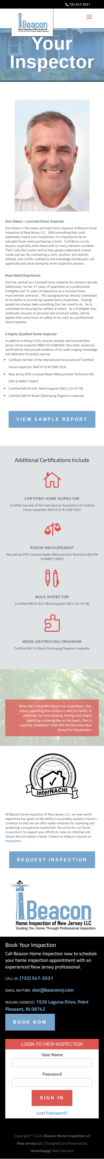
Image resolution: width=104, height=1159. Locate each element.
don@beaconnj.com (53, 989)
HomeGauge (41, 1150)
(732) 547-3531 (36, 978)
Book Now (30, 1022)
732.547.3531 (79, 4)
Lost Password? (52, 1113)
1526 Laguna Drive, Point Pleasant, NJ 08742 (46, 1005)
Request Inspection (52, 859)
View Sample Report (52, 419)
